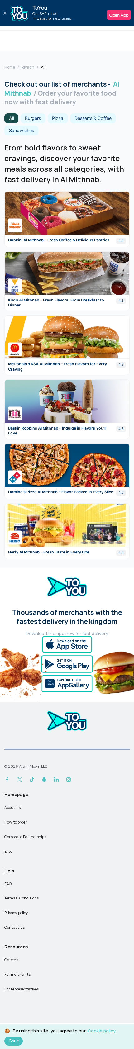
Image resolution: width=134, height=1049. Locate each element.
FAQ (8, 883)
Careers (11, 959)
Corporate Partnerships (25, 836)
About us (12, 807)
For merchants (17, 974)
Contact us (14, 927)
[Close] (5, 13)
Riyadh (28, 67)
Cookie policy (102, 1031)
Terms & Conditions (21, 898)
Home (9, 67)
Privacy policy (16, 912)
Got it (14, 1041)
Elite (8, 851)
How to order (15, 822)
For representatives (21, 989)
